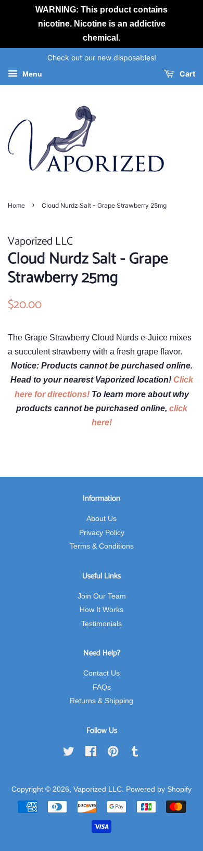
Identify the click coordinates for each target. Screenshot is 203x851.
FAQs (102, 687)
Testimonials (101, 624)
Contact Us (101, 673)
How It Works (101, 610)
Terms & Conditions (102, 546)
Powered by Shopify (159, 789)
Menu (31, 74)
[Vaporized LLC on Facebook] (91, 753)
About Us (101, 519)
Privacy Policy (101, 533)
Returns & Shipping (101, 701)
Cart (186, 74)
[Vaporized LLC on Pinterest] (113, 753)
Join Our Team (102, 596)
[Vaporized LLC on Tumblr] (135, 753)
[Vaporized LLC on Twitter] (68, 753)
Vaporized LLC (97, 789)
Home (16, 205)
